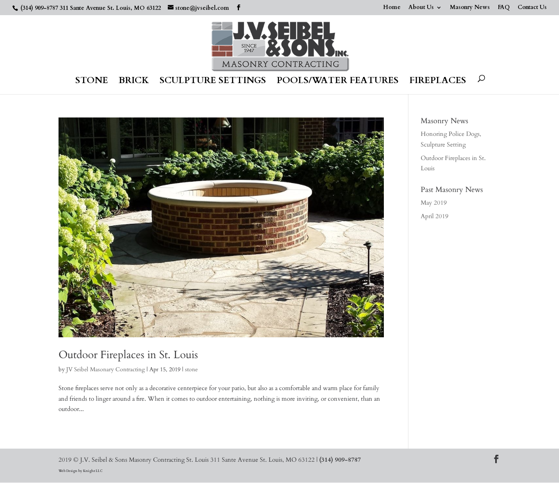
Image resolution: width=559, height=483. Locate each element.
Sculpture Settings (213, 81)
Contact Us (532, 8)
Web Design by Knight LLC (80, 471)
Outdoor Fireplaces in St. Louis (128, 355)
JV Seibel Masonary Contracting (105, 369)
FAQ (504, 8)
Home (392, 8)
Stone (91, 81)
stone (191, 369)
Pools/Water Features (338, 81)
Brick (134, 81)
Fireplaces (437, 81)
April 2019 (435, 216)
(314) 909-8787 (39, 8)
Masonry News (470, 8)
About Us (421, 8)
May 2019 (434, 203)
